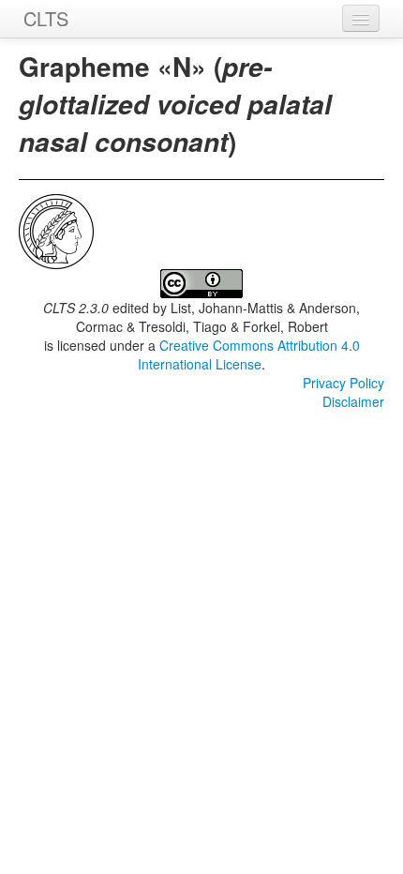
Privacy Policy (343, 382)
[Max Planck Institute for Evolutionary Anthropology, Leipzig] (56, 229)
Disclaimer (353, 401)
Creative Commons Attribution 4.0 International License (249, 354)
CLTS (45, 18)
